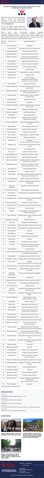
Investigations (29, 463)
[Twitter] (22, 14)
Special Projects (25, 465)
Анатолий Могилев (7, 386)
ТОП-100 (18, 386)
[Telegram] (24, 14)
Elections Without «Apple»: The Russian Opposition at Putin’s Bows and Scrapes (11, 434)
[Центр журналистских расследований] (6, 2)
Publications (22, 463)
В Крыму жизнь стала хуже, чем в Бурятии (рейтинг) (11, 403)
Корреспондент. (9, 23)
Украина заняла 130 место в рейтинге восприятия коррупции (13, 410)
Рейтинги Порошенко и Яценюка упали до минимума (11, 399)
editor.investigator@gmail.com (25, 469)
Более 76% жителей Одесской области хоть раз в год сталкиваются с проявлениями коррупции (20, 407)
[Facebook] (19, 14)
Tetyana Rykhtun (28, 429)
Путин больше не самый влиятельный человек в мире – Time (13, 396)
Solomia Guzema (6, 450)
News (22, 11)
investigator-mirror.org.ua (24, 472)
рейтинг (14, 386)
